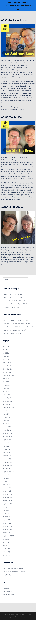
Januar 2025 (7, 395)
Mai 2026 (6, 350)
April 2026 (6, 353)
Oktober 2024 (7, 404)
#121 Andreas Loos (14, 20)
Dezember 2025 (8, 366)
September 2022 (8, 472)
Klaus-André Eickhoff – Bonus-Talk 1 (14, 301)
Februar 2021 (7, 520)
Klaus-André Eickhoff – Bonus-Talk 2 (15, 304)
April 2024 (6, 417)
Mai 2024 (6, 414)
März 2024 (6, 420)
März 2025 (6, 388)
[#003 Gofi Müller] (18, 228)
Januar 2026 (7, 363)
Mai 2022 (6, 478)
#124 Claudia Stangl (15, 333)
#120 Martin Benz (13, 117)
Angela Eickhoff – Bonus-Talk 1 (13, 294)
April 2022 (6, 481)
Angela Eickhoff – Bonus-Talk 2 (13, 297)
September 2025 (8, 375)
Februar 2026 (7, 359)
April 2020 (6, 549)
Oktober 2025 (7, 372)
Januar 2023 (7, 459)
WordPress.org (7, 598)
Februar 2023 (7, 456)
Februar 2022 (7, 488)
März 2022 (6, 484)
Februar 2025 (7, 391)
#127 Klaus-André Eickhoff (21, 324)
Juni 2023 (6, 443)
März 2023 (6, 452)
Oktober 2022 (7, 468)
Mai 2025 (6, 382)
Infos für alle (7, 575)
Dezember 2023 (8, 430)
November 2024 (8, 401)
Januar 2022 (7, 491)
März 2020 (6, 552)
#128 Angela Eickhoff (21, 320)
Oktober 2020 (7, 533)
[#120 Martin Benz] (18, 137)
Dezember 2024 (8, 398)
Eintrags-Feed (7, 591)
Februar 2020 (7, 555)
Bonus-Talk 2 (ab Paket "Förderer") (14, 572)
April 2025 (6, 385)
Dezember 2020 (8, 526)
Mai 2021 (6, 510)
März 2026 (6, 356)
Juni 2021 (6, 507)
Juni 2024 (6, 411)
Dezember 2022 (8, 462)
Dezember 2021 (8, 494)
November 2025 (8, 369)
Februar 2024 (7, 423)
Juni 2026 (6, 346)
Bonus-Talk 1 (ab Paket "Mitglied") (14, 568)
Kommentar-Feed (8, 594)
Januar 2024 (7, 427)
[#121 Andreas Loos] (18, 40)
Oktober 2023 (7, 436)
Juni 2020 (6, 542)
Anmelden (6, 588)
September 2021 (8, 504)
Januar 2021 (7, 523)
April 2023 (6, 449)
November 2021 (8, 497)
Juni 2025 (6, 379)
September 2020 (8, 536)
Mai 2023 (6, 446)
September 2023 (8, 440)
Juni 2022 (6, 475)
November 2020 (8, 529)
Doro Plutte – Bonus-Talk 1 (11, 307)
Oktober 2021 (7, 500)
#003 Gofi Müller (12, 207)
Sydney (23, 617)
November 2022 (8, 465)
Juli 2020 (6, 539)
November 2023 (8, 433)
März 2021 (6, 517)
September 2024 (8, 407)
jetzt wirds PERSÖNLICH (18, 3)
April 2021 (6, 513)
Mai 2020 (6, 545)
